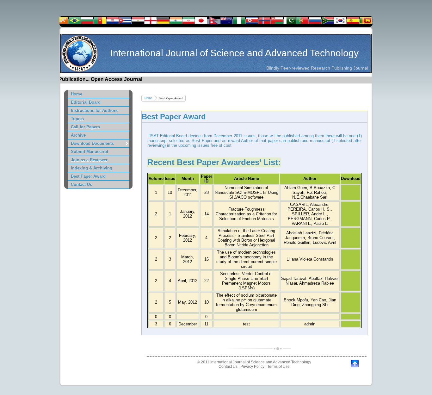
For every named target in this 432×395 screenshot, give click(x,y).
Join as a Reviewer (89, 159)
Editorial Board (86, 102)
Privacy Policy (252, 366)
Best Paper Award (88, 176)
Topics (77, 118)
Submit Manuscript (89, 151)
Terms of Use (278, 366)
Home (76, 94)
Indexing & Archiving (91, 168)
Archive (78, 135)
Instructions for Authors (94, 110)
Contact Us (81, 184)
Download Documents (92, 143)
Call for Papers (85, 127)
